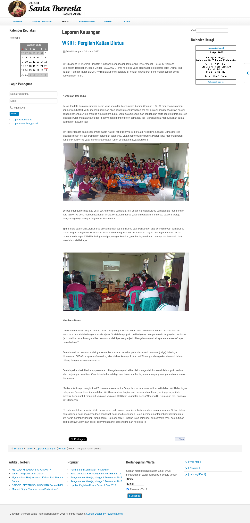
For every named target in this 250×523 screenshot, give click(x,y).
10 (26, 61)
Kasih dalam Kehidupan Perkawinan (90, 469)
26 (34, 70)
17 (26, 66)
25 (30, 70)
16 (22, 66)
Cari (193, 30)
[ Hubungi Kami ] (197, 474)
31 (26, 74)
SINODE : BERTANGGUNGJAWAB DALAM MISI (37, 485)
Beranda (18, 448)
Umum (62, 448)
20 (38, 66)
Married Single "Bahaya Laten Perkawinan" (35, 489)
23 (22, 70)
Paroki (29, 448)
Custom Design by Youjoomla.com (104, 513)
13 (38, 61)
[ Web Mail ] (194, 462)
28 (41, 70)
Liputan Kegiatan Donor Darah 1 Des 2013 (93, 485)
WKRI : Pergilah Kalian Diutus (93, 43)
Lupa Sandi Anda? (22, 119)
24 (26, 70)
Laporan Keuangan (46, 448)
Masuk (14, 113)
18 (30, 66)
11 (30, 61)
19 (34, 66)
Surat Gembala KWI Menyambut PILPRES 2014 (96, 473)
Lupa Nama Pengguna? (25, 123)
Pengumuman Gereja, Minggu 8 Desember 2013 (96, 477)
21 (41, 66)
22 (45, 66)
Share (181, 439)
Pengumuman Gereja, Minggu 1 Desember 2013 (96, 481)
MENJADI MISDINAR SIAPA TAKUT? (31, 469)
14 (41, 61)
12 (34, 61)
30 (22, 74)
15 (45, 61)
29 (45, 70)
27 (38, 70)
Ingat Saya (19, 107)
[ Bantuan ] (194, 468)
